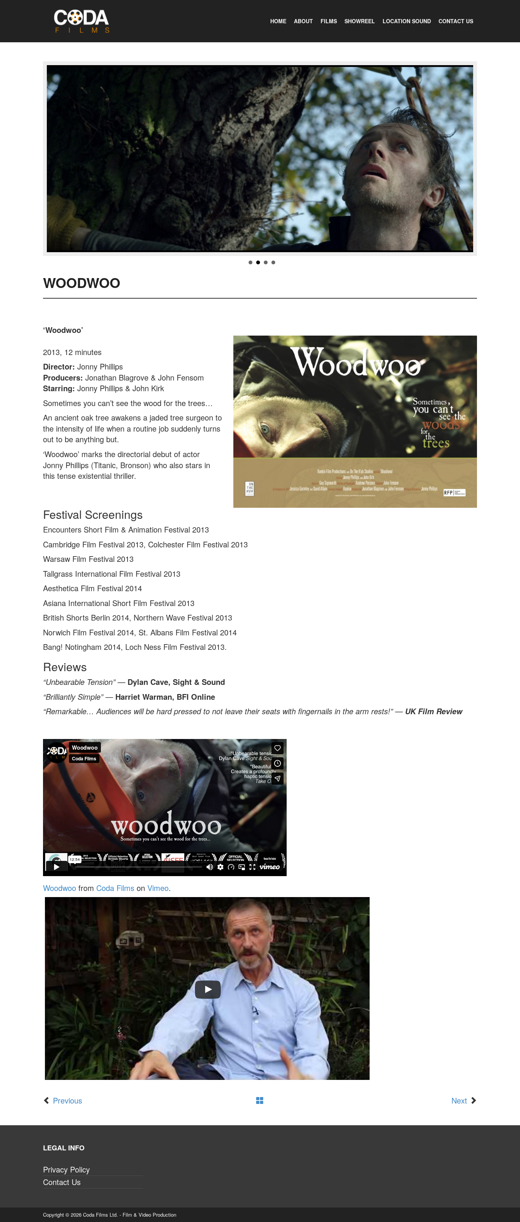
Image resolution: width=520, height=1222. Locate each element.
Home (278, 21)
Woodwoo (59, 887)
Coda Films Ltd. (100, 1214)
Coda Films (115, 887)
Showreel (360, 21)
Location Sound (407, 21)
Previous (67, 1100)
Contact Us (456, 21)
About (303, 21)
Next (459, 1100)
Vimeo (158, 887)
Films (329, 21)
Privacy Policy (66, 1169)
